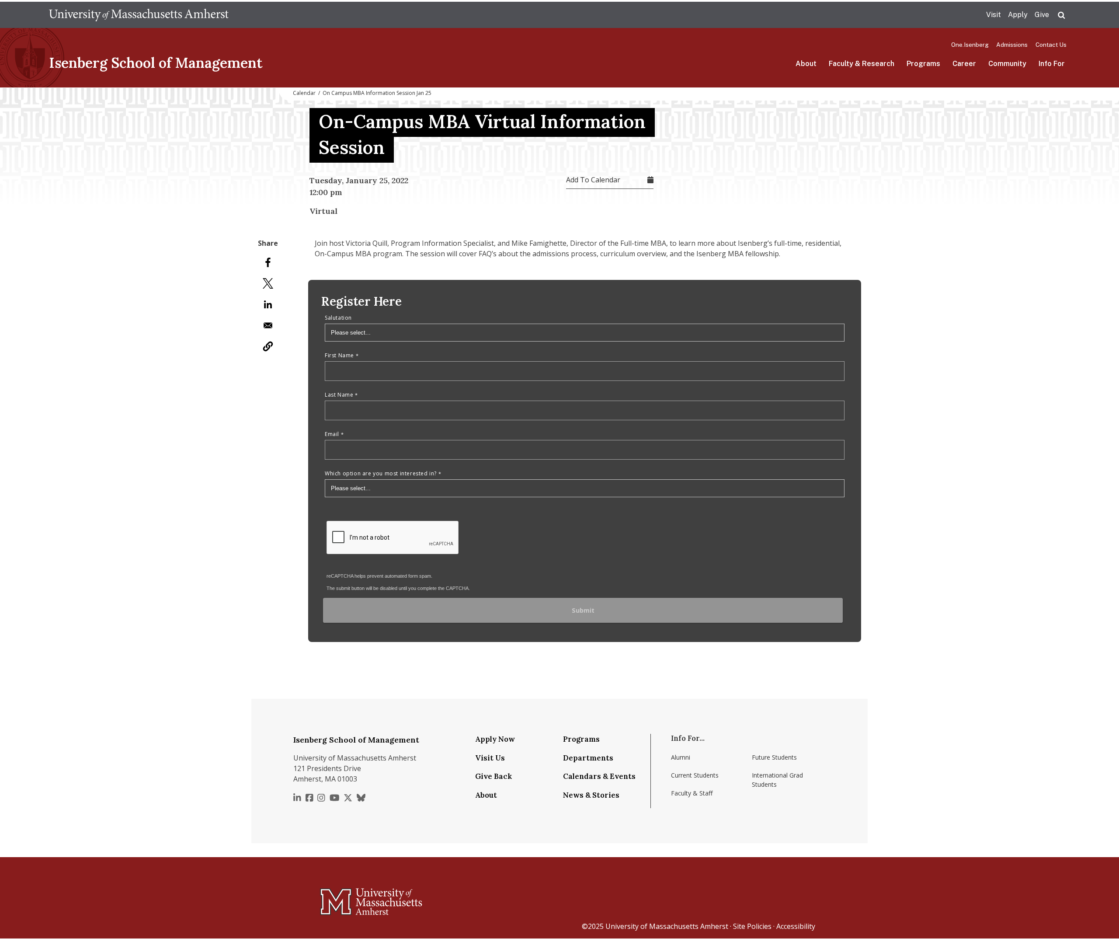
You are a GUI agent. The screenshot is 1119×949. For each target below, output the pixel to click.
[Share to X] (268, 283)
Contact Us (1051, 44)
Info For (1052, 63)
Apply (1018, 14)
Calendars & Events (599, 776)
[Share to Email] (268, 325)
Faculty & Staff (691, 793)
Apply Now (495, 739)
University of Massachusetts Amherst (666, 926)
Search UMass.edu (1061, 15)
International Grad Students (777, 780)
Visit (993, 14)
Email (332, 434)
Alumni (680, 757)
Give (1042, 14)
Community (1007, 63)
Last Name (339, 394)
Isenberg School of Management (156, 63)
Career (964, 63)
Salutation (338, 317)
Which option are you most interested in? (381, 473)
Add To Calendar (593, 180)
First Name (339, 355)
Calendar (304, 93)
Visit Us (490, 758)
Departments (588, 758)
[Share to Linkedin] (268, 304)
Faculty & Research (861, 63)
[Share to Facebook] (268, 262)
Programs (923, 63)
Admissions (1012, 44)
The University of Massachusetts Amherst (139, 14)
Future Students (774, 757)
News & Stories (591, 795)
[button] (268, 346)
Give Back (493, 776)
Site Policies (752, 926)
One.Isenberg (970, 44)
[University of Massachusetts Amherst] (336, 898)
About (806, 63)
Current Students (695, 775)
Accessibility (795, 926)
